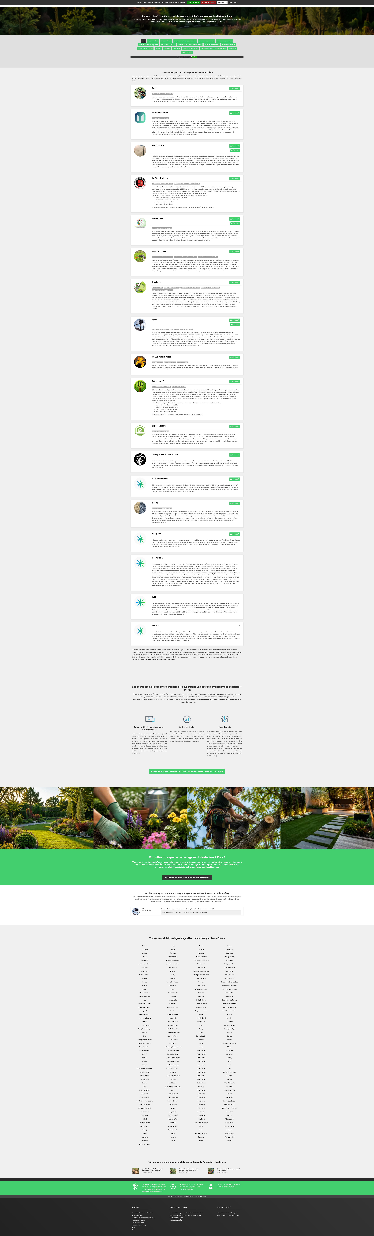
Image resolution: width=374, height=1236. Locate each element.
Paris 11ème (201, 1054)
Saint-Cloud (229, 971)
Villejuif (229, 1094)
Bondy (145, 1000)
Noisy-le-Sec (201, 1021)
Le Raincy (173, 1072)
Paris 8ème (201, 1115)
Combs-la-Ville (144, 1097)
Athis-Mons (144, 967)
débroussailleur (153, 41)
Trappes (229, 1068)
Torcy (229, 1065)
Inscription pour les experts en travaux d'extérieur (187, 878)
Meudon (201, 949)
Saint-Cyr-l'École (229, 975)
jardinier (158, 48)
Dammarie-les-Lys (144, 1122)
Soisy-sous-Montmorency (229, 1043)
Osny (201, 1032)
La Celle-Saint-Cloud (173, 1029)
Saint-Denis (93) (229, 978)
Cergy (144, 1036)
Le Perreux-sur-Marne (173, 1058)
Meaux (173, 1140)
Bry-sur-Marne (144, 1025)
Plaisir (201, 1126)
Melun (201, 946)
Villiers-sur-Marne (229, 1126)
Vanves (229, 1079)
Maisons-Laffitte (173, 1119)
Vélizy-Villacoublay (229, 1083)
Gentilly (173, 989)
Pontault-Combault (201, 1133)
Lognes (173, 1108)
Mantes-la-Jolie (173, 1126)
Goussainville (173, 1000)
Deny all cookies (209, 2)
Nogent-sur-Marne (201, 1011)
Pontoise (201, 1137)
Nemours (201, 996)
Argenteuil (144, 960)
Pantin (201, 1043)
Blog (133, 1227)
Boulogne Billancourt (144, 1007)
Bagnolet (144, 982)
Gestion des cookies (138, 1222)
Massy (173, 1133)
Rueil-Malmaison (229, 967)
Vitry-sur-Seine (229, 1137)
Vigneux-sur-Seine (229, 1090)
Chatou (144, 1058)
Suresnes (229, 1054)
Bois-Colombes (144, 993)
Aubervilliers (144, 971)
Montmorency (201, 978)
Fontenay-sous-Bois (173, 964)
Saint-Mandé (229, 996)
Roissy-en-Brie (229, 957)
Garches (173, 978)
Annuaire (134, 1213)
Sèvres (229, 1039)
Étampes (173, 953)
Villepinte (229, 1115)
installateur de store (228, 45)
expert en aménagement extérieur (185, 41)
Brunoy (144, 1021)
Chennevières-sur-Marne (144, 1068)
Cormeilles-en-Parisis (144, 1108)
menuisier (167, 48)
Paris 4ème (201, 1101)
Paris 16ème (201, 1072)
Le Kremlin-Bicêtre (173, 1050)
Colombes (145, 1094)
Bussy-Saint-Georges (144, 1029)
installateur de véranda (145, 48)
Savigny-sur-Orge (229, 1029)
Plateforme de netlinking (139, 1225)
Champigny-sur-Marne (145, 1039)
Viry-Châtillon (229, 1133)
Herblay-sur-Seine (173, 1007)
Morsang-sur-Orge (201, 989)
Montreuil (201, 982)
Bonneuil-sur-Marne (144, 1003)
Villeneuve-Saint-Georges (229, 1108)
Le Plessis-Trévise (173, 1065)
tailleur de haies (187, 52)
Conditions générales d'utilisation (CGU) (143, 1217)
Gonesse (173, 996)
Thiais (229, 1061)
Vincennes (229, 1130)
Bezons (144, 985)
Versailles (229, 1086)
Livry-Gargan (173, 1104)
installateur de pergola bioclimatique (190, 45)
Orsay (201, 1029)
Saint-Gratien (229, 993)
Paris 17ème (201, 1076)
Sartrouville (229, 1021)
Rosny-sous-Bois (229, 964)
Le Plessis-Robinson (173, 1061)
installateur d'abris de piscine (148, 45)
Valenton (229, 1076)
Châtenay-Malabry (144, 1050)
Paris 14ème (201, 1065)
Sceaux (229, 1032)
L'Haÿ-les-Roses (173, 1097)
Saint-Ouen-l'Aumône (229, 1007)
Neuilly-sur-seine (201, 1007)
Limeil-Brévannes (173, 1101)
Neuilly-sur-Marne (201, 1003)
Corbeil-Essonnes (144, 1104)
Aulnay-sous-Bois (144, 975)
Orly (201, 1025)
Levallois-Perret (173, 1094)
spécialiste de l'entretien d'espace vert (213, 48)
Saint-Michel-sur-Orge (229, 1003)
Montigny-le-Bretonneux (201, 971)
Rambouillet (229, 949)
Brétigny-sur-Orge (144, 1014)
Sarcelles (229, 1018)
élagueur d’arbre (166, 41)
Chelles (144, 1065)
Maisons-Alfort (173, 1115)
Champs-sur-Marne (144, 1043)
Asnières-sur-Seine (145, 964)
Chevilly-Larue (144, 1072)
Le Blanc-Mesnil (173, 1039)
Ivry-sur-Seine (173, 1018)
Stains (229, 1047)
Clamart (144, 1083)
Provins (201, 1140)
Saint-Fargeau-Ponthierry (229, 985)
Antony (144, 953)
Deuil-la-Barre (144, 1126)
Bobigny (144, 989)
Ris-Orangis (229, 953)
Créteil (145, 1119)
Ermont (173, 949)
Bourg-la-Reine (144, 1011)
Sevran (229, 1036)
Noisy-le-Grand (201, 1018)
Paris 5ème (201, 1104)
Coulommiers (144, 1112)
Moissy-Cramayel (201, 957)
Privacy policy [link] (232, 2)
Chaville (144, 1061)
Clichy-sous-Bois (144, 1090)
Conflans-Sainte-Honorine (145, 1101)
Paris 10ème (201, 1050)
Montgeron (201, 967)
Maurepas (173, 1137)
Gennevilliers (173, 985)
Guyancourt (173, 1003)
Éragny (173, 946)
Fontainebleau (172, 957)
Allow (194, 57)
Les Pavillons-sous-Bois (172, 1086)
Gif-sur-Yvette (172, 993)
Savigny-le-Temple (229, 1025)
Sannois (229, 1014)
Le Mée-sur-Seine (172, 1054)
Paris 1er (201, 1086)
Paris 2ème (201, 1094)
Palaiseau (201, 1039)
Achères (144, 946)
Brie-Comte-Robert (145, 1018)
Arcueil (144, 957)
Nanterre (201, 993)
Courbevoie (144, 1115)
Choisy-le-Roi (145, 1079)
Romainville (229, 960)
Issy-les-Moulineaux (173, 1014)
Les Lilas (173, 1079)
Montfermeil (201, 964)
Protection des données (138, 1220)
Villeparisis (229, 1112)
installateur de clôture (168, 45)
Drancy (144, 1130)
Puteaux (229, 946)
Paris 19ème (201, 1083)
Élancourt (145, 1140)
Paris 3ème (201, 1097)
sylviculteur (232, 48)
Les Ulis (173, 1090)
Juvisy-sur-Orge (173, 1025)
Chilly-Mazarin (144, 1076)
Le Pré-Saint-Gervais (172, 1068)
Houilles (172, 1011)
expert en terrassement (224, 41)
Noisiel (201, 1014)
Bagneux (144, 978)
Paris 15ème (201, 1068)
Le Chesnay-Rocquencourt (173, 1047)
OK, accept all (194, 2)
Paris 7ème (201, 1112)
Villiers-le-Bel (229, 1122)
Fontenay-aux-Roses (172, 960)
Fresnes (172, 971)
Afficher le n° (235, 150)
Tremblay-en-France (229, 1072)
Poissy (201, 1130)
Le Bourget (172, 1043)
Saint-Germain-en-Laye (229, 989)
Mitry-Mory (201, 953)
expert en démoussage (206, 41)
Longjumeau (173, 1112)
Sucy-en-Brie (229, 1050)
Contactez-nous (136, 1230)
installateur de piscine (212, 45)
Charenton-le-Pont (144, 1047)
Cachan (144, 1032)
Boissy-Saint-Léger (145, 996)
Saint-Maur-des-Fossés (229, 1000)
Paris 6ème (201, 1108)
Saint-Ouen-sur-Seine (229, 1011)
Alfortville (145, 949)
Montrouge (201, 985)
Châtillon (144, 1054)
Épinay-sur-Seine (144, 1144)
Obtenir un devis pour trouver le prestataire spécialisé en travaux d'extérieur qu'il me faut (187, 771)
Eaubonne (145, 1137)
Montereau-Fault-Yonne (201, 960)
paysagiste (176, 48)
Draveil (145, 1133)
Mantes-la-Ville (173, 1130)
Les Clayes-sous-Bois (173, 1076)
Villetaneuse (229, 1119)
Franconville (173, 967)
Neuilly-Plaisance (201, 1000)
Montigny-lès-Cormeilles (201, 975)
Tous (143, 41)
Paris (201, 1047)
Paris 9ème (201, 1119)
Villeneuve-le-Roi (229, 1104)
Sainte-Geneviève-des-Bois (229, 982)
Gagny (173, 975)
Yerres (229, 1140)
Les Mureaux (173, 1083)
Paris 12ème (201, 1058)
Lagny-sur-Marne (173, 1036)
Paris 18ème (201, 1079)
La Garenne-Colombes (173, 1032)
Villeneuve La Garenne (229, 1101)
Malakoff (173, 1122)
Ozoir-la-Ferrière (201, 1036)
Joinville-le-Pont (173, 1021)
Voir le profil (235, 88)
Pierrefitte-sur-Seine (201, 1122)
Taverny (229, 1058)
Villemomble (229, 1097)
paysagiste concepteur (190, 48)
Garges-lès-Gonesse (172, 982)
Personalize (222, 2)
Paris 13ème (201, 1061)
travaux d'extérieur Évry (176, 1220)
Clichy (144, 1086)
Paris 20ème (201, 1090)
